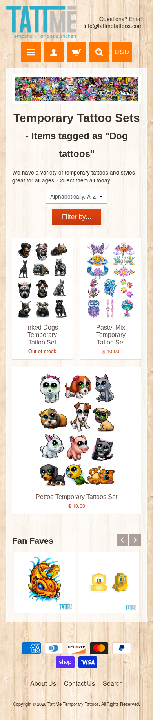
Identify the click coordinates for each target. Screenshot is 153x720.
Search (113, 683)
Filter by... (76, 217)
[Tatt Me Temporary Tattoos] (41, 22)
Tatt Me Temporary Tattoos (73, 704)
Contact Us (79, 683)
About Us (43, 683)
